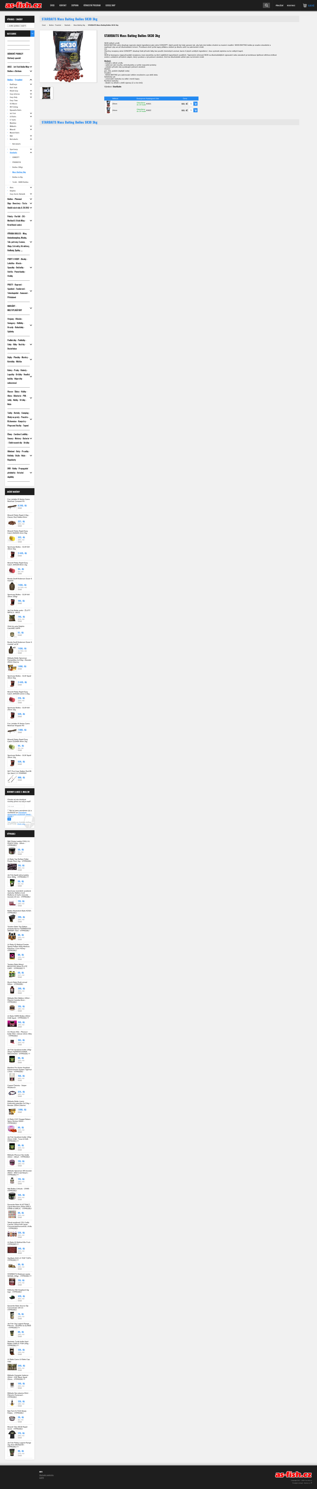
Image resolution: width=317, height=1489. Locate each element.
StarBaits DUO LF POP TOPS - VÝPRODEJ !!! (19, 1259)
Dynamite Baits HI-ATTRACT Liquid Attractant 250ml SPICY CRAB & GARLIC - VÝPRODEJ (19, 1206)
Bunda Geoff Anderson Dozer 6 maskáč (19, 580)
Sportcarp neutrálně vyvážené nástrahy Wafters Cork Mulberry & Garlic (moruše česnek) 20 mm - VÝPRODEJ (19, 894)
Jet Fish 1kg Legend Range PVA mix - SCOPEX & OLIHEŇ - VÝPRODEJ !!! (19, 1326)
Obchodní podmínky (46, 1475)
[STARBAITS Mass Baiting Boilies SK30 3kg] (68, 56)
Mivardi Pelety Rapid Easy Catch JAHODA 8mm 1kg (17, 564)
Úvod (52, 5)
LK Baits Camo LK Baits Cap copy (18, 1360)
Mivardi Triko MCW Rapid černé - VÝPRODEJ (17, 1428)
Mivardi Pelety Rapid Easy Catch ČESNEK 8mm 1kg (17, 740)
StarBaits (117, 87)
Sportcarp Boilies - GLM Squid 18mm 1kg (19, 756)
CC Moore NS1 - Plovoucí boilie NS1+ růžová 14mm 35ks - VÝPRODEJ (19, 1034)
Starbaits (67, 25)
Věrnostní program (92, 5)
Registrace (291, 5)
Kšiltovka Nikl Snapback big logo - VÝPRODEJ (18, 1291)
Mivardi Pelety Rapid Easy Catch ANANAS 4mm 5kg (17, 532)
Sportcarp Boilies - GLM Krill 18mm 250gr (18, 595)
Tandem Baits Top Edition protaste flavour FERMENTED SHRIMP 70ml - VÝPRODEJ (19, 929)
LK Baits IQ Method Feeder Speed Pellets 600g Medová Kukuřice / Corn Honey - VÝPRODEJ (18, 947)
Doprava (75, 5)
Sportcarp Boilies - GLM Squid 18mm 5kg (19, 677)
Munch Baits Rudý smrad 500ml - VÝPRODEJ (17, 983)
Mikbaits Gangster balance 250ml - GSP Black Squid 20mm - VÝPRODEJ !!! (17, 1377)
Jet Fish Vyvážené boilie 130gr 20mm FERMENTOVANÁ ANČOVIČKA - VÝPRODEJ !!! (19, 1052)
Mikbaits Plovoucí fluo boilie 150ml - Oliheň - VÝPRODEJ (18, 1156)
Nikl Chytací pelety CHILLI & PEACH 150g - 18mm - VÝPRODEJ (18, 843)
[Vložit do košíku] (195, 104)
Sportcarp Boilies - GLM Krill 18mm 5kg (18, 548)
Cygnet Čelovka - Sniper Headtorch (16, 1086)
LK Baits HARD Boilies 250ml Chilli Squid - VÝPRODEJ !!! (18, 1017)
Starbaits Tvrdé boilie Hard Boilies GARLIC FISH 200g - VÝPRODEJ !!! (18, 1343)
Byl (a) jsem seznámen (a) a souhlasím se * (19, 813)
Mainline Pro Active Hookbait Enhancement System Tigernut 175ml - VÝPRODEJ (19, 1070)
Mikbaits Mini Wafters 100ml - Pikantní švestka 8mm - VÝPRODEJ (18, 1000)
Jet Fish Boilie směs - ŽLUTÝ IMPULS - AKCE (18, 611)
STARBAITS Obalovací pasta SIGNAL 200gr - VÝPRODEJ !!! (19, 1275)
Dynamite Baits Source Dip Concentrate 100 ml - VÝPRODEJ (17, 1308)
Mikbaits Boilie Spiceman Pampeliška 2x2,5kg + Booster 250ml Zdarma (19, 660)
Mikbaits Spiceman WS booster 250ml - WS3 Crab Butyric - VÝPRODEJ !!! (19, 1173)
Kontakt (62, 5)
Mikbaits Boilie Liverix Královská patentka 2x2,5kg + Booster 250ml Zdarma (19, 1103)
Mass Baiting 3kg (79, 25)
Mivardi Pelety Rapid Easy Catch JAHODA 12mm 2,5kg (18, 693)
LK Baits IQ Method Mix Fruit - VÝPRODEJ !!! (19, 1243)
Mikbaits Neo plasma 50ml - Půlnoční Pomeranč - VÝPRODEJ (18, 1395)
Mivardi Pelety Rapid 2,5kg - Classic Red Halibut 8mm (18, 516)
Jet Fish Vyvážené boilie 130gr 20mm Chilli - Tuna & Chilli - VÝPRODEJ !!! (19, 1139)
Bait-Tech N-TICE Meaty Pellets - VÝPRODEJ (16, 1412)
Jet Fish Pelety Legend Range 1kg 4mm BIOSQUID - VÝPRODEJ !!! (19, 1445)
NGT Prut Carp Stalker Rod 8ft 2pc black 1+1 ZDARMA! (19, 772)
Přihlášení (279, 5)
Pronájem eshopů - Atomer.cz (301, 1483)
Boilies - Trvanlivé (55, 25)
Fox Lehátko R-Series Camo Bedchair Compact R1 (18, 500)
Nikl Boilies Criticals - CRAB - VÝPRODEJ (18, 1190)
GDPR (41, 1478)
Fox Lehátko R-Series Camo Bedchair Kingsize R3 (18, 725)
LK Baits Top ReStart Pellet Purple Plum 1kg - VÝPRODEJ (19, 860)
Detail (20, 508)
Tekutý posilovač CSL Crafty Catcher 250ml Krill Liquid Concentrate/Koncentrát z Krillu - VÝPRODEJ (19, 1225)
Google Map (110, 5)
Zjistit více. (21, 824)
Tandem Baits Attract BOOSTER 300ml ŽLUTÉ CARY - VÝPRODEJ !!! (17, 966)
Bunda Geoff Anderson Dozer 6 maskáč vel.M (19, 643)
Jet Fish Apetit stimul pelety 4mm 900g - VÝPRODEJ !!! (18, 876)
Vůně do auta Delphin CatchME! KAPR (15, 627)
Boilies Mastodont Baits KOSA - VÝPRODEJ (19, 912)
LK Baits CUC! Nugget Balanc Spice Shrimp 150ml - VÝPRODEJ (19, 1121)
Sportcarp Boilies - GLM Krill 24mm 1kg (18, 709)
